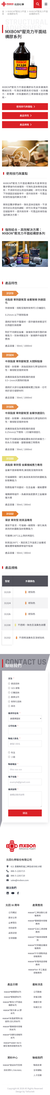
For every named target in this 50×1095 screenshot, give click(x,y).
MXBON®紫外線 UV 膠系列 (12, 1012)
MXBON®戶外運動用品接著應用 (37, 955)
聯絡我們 (37, 1057)
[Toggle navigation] (46, 4)
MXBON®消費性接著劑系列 (12, 1036)
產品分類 (12, 984)
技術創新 (12, 928)
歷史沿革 (12, 917)
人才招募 (37, 1075)
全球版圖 (12, 938)
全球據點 (37, 1070)
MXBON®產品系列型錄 (12, 1065)
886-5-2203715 (18, 871)
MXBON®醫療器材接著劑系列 (12, 1028)
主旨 (10, 678)
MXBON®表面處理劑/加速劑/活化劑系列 (13, 1020)
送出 (25, 812)
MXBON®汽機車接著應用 (37, 939)
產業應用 (37, 905)
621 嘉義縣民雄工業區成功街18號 (26, 866)
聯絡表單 (37, 1065)
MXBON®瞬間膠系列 (12, 992)
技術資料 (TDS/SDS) (12, 1070)
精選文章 (37, 1002)
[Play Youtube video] (25, 254)
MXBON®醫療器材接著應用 (37, 922)
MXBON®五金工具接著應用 (37, 930)
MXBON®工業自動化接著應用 (37, 914)
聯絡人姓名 (13, 738)
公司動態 (37, 992)
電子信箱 (12, 776)
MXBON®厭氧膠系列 (12, 997)
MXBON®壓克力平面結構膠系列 (12, 1004)
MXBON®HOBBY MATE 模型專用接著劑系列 (12, 1044)
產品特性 (24, 115)
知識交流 (37, 1007)
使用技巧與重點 (24, 106)
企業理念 (12, 923)
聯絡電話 (12, 764)
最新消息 (37, 984)
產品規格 (24, 124)
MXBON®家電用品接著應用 (37, 963)
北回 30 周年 (13, 905)
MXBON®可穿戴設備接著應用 (37, 947)
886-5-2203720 (18, 875)
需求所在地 (13, 713)
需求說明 (12, 789)
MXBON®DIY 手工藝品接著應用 (37, 971)
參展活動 (37, 997)
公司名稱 (12, 725)
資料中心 (12, 1057)
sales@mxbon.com (20, 880)
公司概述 (12, 912)
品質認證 (12, 933)
